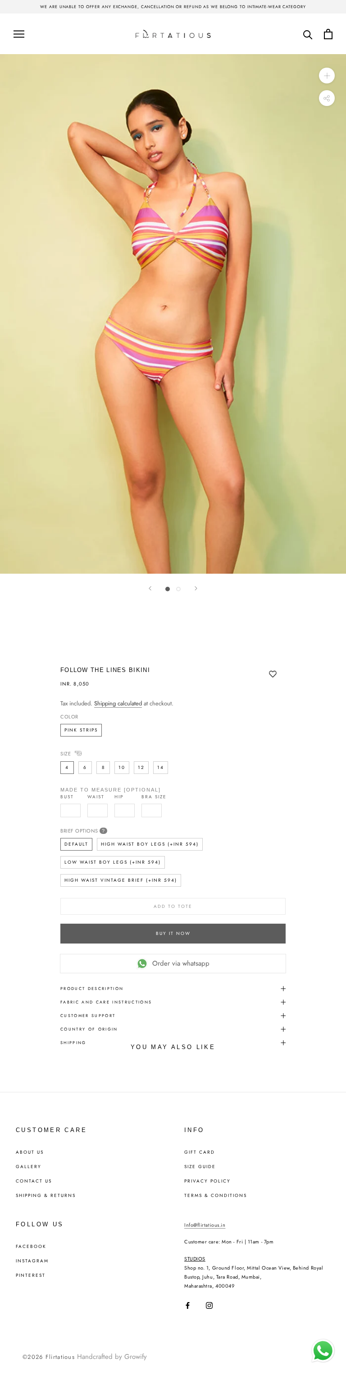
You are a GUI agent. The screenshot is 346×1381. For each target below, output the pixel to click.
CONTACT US (34, 1181)
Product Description (91, 988)
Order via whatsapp (180, 963)
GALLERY (28, 1167)
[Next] (196, 588)
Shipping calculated (118, 703)
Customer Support (87, 1015)
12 (141, 767)
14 (160, 767)
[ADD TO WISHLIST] (273, 675)
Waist (96, 797)
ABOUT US (30, 1152)
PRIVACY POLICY (207, 1181)
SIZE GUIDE (200, 1167)
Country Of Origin (89, 1029)
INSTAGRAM (32, 1261)
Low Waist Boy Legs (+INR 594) (112, 862)
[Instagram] (209, 1305)
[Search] (308, 34)
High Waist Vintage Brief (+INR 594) (120, 880)
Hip (118, 797)
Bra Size (154, 797)
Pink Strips (81, 730)
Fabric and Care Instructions (106, 1002)
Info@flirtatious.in (204, 1225)
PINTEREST (31, 1275)
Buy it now (173, 933)
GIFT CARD (199, 1152)
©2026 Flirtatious (49, 1357)
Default (76, 844)
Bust (67, 797)
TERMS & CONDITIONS (215, 1195)
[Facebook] (187, 1305)
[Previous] (150, 588)
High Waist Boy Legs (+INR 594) (150, 844)
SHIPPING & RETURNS (46, 1195)
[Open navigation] (19, 33)
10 (121, 767)
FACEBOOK (31, 1246)
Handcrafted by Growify (112, 1357)
